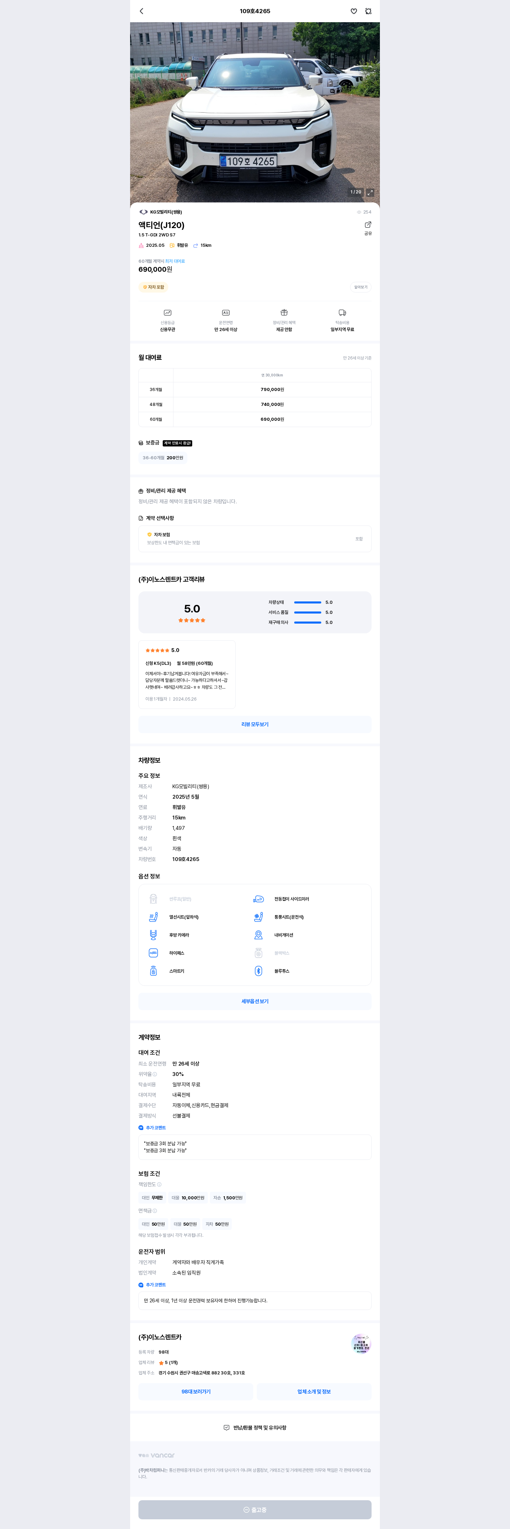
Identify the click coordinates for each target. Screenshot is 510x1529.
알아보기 (360, 287)
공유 (368, 233)
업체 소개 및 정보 (314, 1392)
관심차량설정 (354, 11)
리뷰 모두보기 (255, 724)
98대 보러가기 (196, 1392)
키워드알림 (368, 11)
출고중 (259, 1509)
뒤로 (141, 11)
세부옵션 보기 (255, 1001)
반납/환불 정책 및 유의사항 (260, 1428)
